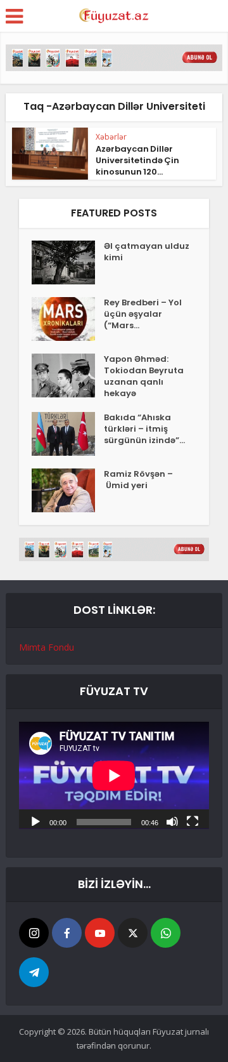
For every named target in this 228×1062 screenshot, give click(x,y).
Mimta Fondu (46, 647)
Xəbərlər (111, 136)
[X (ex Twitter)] (133, 933)
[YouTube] (100, 933)
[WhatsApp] (165, 933)
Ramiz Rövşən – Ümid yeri (138, 479)
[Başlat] (35, 821)
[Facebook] (67, 933)
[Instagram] (34, 933)
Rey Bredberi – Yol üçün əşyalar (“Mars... (143, 314)
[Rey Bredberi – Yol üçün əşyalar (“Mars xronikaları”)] (68, 319)
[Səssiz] (172, 821)
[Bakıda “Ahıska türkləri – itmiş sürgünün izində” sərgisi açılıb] (68, 434)
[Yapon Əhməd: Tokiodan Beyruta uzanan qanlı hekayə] (68, 375)
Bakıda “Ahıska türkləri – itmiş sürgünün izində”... (144, 429)
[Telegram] (34, 972)
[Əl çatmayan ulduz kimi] (68, 262)
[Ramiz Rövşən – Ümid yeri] (68, 490)
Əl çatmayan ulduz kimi (146, 252)
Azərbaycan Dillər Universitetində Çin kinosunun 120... (137, 160)
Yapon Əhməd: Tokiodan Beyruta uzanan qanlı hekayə (144, 376)
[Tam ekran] (192, 821)
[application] (114, 775)
